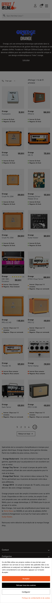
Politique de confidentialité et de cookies (36, 598)
